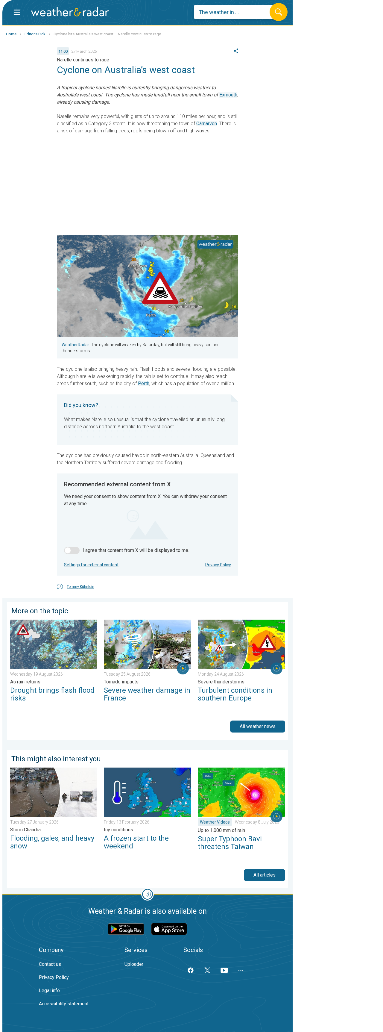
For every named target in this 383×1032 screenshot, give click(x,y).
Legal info (49, 990)
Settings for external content (91, 564)
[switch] (72, 550)
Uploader (133, 964)
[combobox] (236, 12)
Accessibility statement (64, 1004)
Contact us (50, 964)
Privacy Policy (218, 564)
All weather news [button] (258, 726)
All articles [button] (264, 875)
